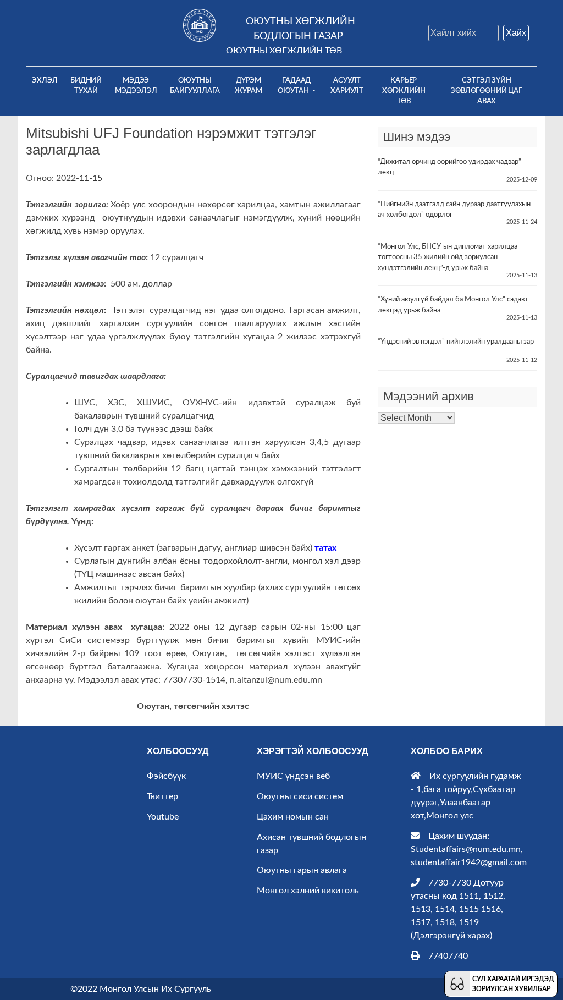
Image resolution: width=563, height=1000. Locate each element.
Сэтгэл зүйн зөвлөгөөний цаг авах (486, 91)
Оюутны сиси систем (300, 796)
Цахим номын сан (293, 816)
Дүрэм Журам (248, 85)
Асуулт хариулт (346, 85)
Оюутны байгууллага (195, 85)
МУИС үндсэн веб (293, 776)
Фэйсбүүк (166, 776)
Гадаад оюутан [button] (294, 85)
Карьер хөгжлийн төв (404, 91)
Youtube (163, 816)
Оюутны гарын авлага (302, 870)
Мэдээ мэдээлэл (136, 85)
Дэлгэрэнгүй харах (451, 935)
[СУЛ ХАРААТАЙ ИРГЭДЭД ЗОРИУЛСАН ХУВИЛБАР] (457, 983)
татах (325, 547)
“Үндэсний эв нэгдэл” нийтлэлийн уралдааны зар (456, 341)
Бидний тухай (86, 85)
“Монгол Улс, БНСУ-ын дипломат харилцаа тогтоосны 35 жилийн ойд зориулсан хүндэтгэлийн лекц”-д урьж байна (447, 257)
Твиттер (162, 796)
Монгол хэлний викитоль (308, 890)
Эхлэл (47, 80)
